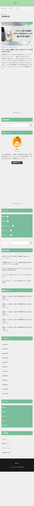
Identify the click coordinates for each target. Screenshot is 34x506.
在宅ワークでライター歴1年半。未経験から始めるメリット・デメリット (16, 257)
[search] (31, 125)
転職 (6, 221)
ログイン (4, 439)
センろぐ (21, 467)
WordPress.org (6, 452)
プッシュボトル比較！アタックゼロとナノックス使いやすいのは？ (17, 50)
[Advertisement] (17, 94)
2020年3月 (5, 380)
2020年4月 (5, 375)
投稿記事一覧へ (16, 162)
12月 (16, 8)
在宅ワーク (7, 235)
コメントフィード (6, 448)
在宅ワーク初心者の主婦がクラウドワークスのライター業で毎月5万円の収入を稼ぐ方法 (17, 269)
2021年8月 (5, 344)
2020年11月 (5, 358)
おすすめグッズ (28, 23)
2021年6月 (5, 349)
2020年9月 (5, 362)
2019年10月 (5, 393)
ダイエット (7, 230)
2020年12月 (5, 353)
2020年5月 (5, 371)
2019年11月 (5, 389)
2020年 (11, 8)
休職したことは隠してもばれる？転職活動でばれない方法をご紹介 (17, 297)
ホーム (17, 463)
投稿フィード (5, 443)
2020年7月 (5, 366)
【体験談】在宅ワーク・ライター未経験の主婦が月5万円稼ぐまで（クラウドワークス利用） (16, 263)
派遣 (6, 216)
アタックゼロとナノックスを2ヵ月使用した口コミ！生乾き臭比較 (16, 281)
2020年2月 (5, 384)
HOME (4, 8)
